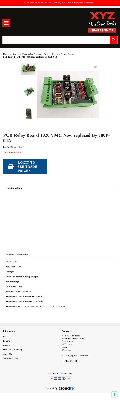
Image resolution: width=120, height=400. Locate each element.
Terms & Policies (10, 358)
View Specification (12, 152)
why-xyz (7, 345)
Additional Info (14, 188)
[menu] (6, 23)
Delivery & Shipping (12, 349)
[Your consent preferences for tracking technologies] (115, 395)
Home (5, 54)
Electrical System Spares (63, 54)
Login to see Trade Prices (27, 166)
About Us (7, 354)
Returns (6, 341)
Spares (15, 54)
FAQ (5, 336)
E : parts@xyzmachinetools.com (76, 355)
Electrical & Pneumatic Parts (35, 54)
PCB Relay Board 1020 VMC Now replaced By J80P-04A (30, 57)
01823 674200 (69, 361)
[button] (114, 40)
